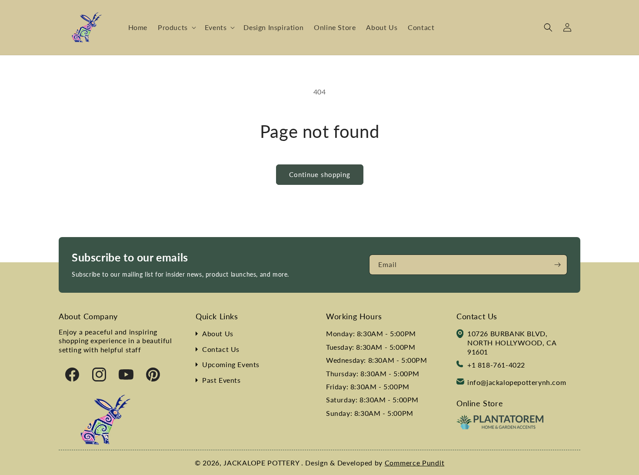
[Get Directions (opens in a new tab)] (459, 335)
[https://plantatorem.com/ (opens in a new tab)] (499, 426)
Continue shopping (319, 174)
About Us (217, 333)
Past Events (221, 380)
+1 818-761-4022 (496, 365)
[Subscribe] (557, 264)
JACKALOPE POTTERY (262, 462)
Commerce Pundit (415, 462)
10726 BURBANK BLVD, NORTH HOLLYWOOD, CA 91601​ (511, 342)
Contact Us (221, 349)
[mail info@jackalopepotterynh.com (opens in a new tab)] (460, 382)
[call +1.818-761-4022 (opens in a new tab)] (459, 365)
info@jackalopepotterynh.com (516, 382)
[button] (176, 27)
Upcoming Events (231, 364)
